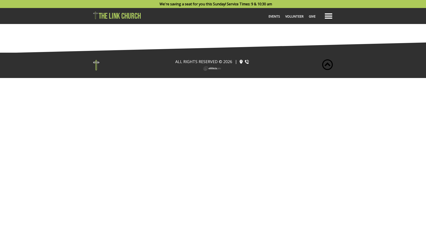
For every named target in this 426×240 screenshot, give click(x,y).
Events (274, 16)
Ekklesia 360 (212, 68)
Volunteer (294, 16)
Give (312, 16)
